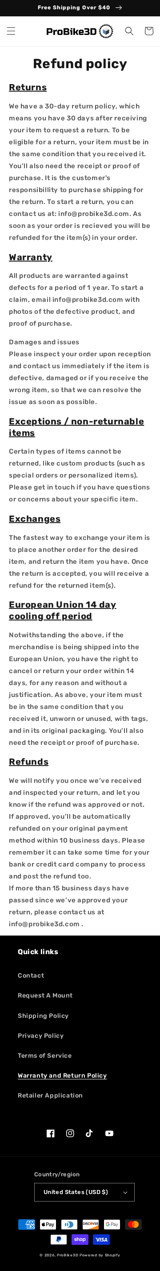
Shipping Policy (43, 1016)
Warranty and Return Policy (62, 1075)
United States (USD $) (76, 1192)
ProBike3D (67, 1255)
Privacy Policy (41, 1036)
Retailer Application (50, 1095)
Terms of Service (45, 1055)
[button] (11, 31)
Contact (31, 975)
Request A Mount (45, 995)
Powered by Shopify (100, 1255)
